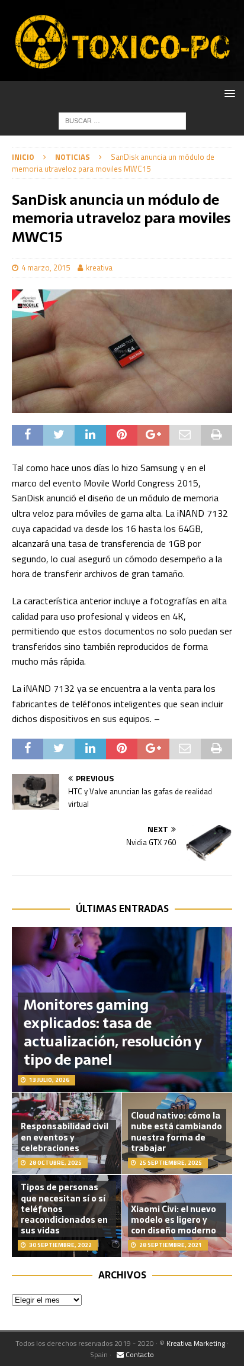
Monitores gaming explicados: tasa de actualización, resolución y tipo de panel (113, 1032)
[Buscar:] (122, 120)
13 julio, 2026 (49, 1079)
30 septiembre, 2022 (60, 1245)
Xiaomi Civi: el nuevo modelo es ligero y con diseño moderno (173, 1220)
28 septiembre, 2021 (170, 1245)
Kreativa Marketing (195, 1343)
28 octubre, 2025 (55, 1162)
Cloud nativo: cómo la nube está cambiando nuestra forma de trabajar (176, 1132)
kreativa (99, 267)
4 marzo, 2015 (45, 267)
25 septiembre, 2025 (170, 1162)
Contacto (139, 1354)
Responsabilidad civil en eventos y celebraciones (64, 1137)
